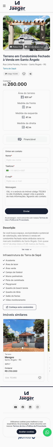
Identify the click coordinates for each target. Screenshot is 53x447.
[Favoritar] (23, 73)
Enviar (26, 211)
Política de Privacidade (19, 220)
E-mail (9, 176)
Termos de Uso (19, 426)
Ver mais (25, 249)
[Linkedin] (30, 407)
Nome (9, 155)
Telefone (10, 166)
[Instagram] (38, 407)
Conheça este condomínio (21, 307)
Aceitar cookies (26, 431)
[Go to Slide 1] (22, 348)
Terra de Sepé (9, 68)
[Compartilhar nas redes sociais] (30, 73)
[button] (26, 33)
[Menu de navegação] (4, 6)
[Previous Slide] (5, 33)
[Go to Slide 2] (24, 348)
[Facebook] (23, 407)
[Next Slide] (47, 33)
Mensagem (11, 187)
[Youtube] (16, 407)
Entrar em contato (14, 151)
